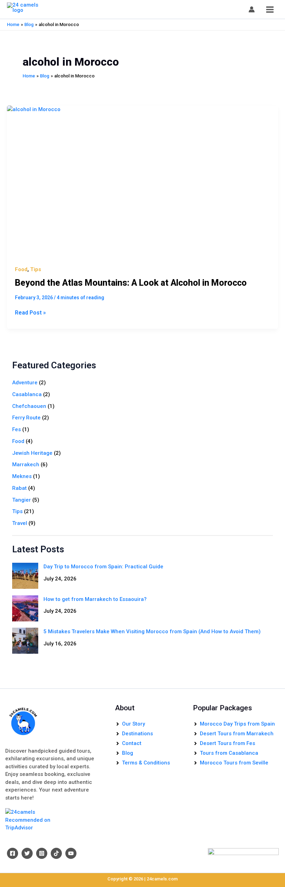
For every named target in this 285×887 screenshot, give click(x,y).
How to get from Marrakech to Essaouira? (95, 599)
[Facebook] (12, 853)
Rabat (19, 488)
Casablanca (27, 394)
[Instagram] (41, 853)
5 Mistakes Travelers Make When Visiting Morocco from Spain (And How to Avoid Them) (152, 631)
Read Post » (30, 312)
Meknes (22, 476)
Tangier (21, 500)
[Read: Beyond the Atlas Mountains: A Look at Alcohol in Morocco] (142, 182)
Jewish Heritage (32, 453)
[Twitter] (27, 853)
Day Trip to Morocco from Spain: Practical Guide (103, 566)
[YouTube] (70, 853)
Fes (16, 429)
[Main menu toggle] (270, 9)
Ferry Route (26, 418)
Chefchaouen (29, 406)
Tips (35, 269)
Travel (19, 523)
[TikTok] (56, 853)
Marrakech (25, 464)
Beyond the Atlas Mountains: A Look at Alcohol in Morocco (131, 283)
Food (21, 269)
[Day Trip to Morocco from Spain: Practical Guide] (25, 576)
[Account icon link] (252, 9)
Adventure (25, 382)
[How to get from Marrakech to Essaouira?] (25, 608)
